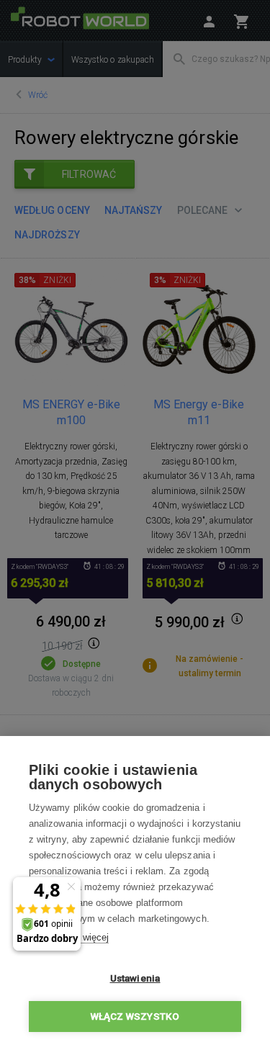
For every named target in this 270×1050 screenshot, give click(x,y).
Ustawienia (135, 978)
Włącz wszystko (135, 1016)
